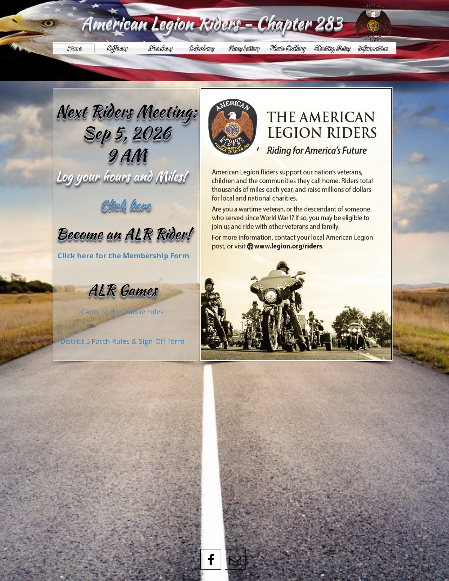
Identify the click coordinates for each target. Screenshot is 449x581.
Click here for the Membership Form (123, 255)
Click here (125, 205)
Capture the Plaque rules (122, 311)
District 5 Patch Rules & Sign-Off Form (122, 341)
